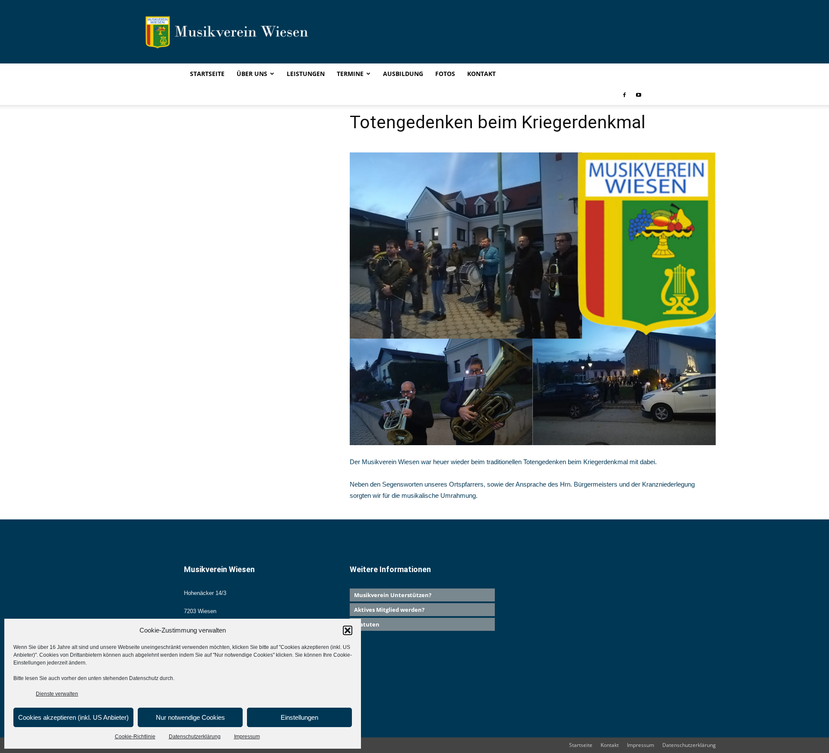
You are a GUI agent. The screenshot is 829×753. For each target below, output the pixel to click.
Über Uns (252, 74)
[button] (347, 630)
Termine (350, 74)
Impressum (247, 737)
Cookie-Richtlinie (135, 737)
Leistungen (306, 74)
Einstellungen (299, 717)
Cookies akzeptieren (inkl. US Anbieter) (73, 717)
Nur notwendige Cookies (190, 717)
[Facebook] (624, 94)
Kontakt (481, 74)
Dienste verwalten (57, 694)
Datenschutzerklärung (195, 737)
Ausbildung (403, 74)
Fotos (445, 74)
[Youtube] (638, 94)
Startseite (207, 74)
